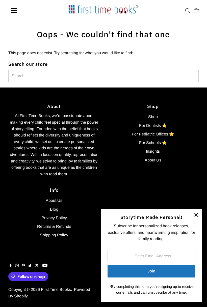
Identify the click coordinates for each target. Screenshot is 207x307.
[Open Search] (187, 10)
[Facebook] (10, 266)
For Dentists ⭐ (153, 125)
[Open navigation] (30, 10)
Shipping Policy (54, 235)
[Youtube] (45, 266)
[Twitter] (37, 266)
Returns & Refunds (54, 226)
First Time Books (56, 289)
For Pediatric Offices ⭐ (153, 134)
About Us (153, 160)
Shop (153, 117)
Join (151, 271)
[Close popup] (196, 214)
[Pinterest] (23, 266)
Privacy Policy (54, 218)
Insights (153, 151)
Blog (54, 209)
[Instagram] (17, 266)
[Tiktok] (30, 266)
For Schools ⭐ (153, 143)
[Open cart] (196, 10)
